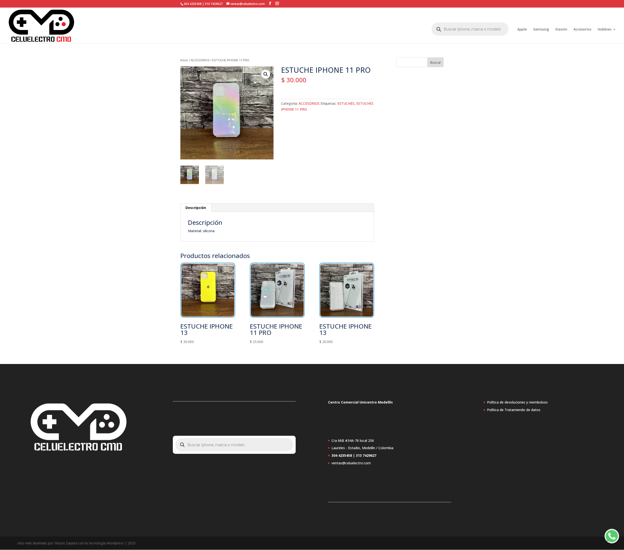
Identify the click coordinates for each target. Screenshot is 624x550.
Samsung (541, 29)
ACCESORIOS (200, 60)
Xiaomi (561, 29)
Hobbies (604, 29)
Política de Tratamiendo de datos (513, 409)
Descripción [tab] (195, 207)
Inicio (184, 60)
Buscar (435, 62)
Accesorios (582, 29)
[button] (265, 74)
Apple (522, 29)
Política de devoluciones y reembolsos (517, 402)
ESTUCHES (345, 103)
